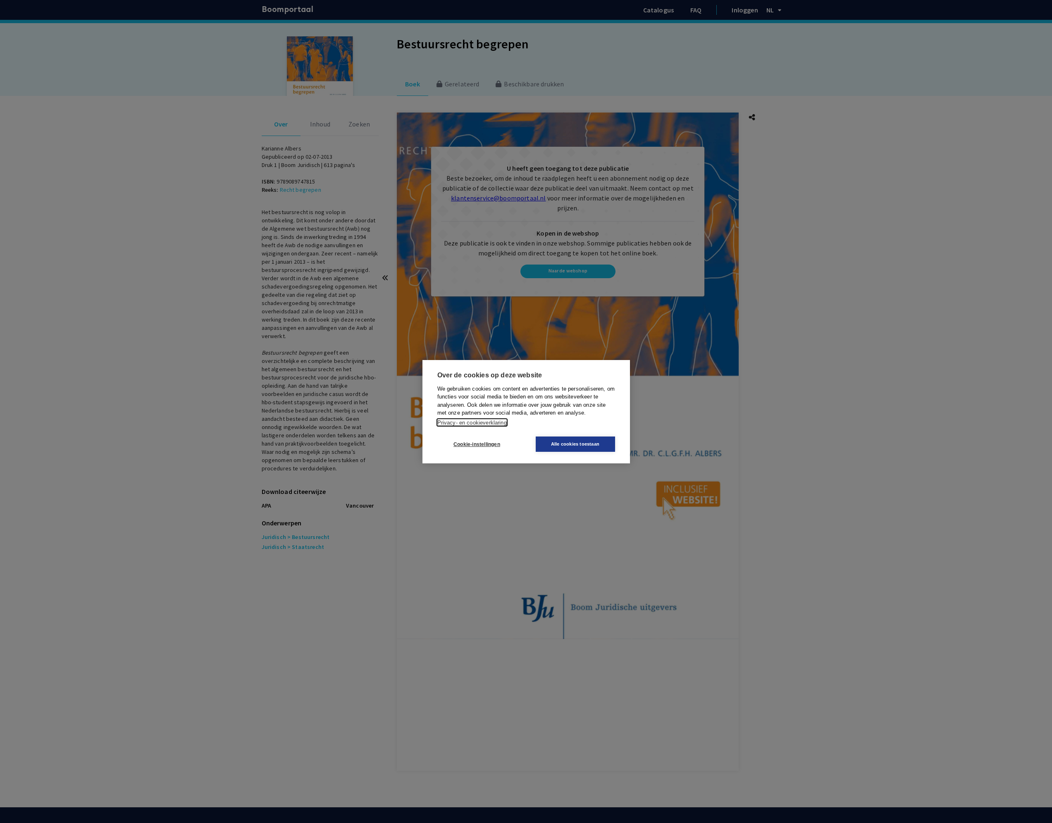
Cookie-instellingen (476, 444)
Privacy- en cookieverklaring (472, 422)
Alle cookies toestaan (575, 443)
